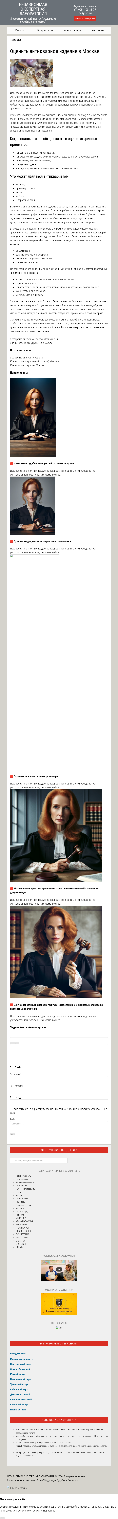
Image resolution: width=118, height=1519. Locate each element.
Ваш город (15, 1097)
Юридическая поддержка (59, 1150)
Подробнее (49, 1510)
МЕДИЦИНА (21, 1218)
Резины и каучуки (23, 1205)
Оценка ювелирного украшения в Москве (31, 342)
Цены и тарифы (72, 30)
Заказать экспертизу (85, 18)
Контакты (98, 30)
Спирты (19, 1192)
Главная (20, 30)
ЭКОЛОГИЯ (21, 1244)
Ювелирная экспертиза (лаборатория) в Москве (34, 361)
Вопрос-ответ (46, 30)
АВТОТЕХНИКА (22, 1237)
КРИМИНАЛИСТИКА (24, 1221)
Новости (20, 1215)
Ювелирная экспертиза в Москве (27, 365)
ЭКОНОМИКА (21, 1224)
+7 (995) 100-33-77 (85, 9)
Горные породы (23, 1211)
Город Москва (17, 1353)
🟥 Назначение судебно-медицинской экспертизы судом (42, 463)
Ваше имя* (15, 1074)
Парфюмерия (22, 1198)
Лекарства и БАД (23, 1176)
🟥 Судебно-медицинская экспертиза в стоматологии (40, 541)
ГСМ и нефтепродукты (25, 1189)
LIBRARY (19, 1247)
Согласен (2, 1517)
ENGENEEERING (22, 1234)
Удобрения (20, 1195)
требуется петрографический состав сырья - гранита (46, 1442)
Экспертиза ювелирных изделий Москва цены (34, 339)
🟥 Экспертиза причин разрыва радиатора (34, 776)
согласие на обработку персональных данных (42, 1108)
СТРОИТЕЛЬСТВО (23, 1231)
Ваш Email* (15, 1067)
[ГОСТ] (59, 1328)
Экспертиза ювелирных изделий (26, 357)
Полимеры (20, 1202)
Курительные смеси (25, 1182)
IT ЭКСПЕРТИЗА (22, 1228)
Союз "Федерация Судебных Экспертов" (58, 1480)
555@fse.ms (85, 13)
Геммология (15, 40)
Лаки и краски (22, 1179)
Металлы (20, 1208)
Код (17, 1042)
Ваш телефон (16, 1085)
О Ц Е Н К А (20, 1241)
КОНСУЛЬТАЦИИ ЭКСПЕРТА (59, 1420)
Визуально (13, 1042)
